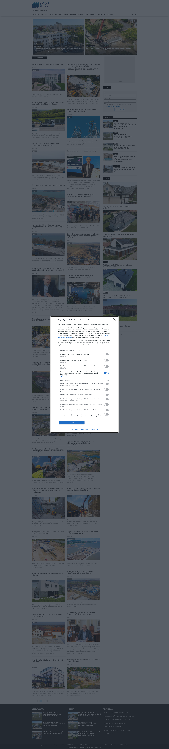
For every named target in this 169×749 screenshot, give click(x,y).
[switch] (106, 354)
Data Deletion (74, 429)
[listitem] (84, 350)
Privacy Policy (94, 429)
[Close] (115, 320)
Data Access (84, 429)
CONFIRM (72, 423)
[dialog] (84, 374)
